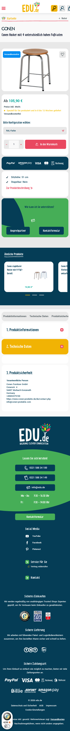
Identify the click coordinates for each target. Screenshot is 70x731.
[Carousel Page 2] (35, 295)
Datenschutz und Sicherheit (24, 705)
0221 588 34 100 (38, 468)
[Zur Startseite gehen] (31, 7)
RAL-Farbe (11, 130)
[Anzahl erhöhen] (21, 144)
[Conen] (35, 28)
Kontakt (35, 577)
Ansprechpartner (18, 230)
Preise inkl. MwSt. (12, 106)
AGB (41, 705)
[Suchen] (54, 8)
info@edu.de (38, 487)
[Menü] (4, 8)
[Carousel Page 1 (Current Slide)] (28, 295)
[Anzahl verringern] (6, 144)
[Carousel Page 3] (42, 295)
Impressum (51, 705)
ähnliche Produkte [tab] (13, 254)
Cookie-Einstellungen (35, 709)
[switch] (7, 726)
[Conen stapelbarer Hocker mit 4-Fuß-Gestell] (40, 274)
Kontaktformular (51, 230)
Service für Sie (39, 562)
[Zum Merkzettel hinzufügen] (62, 54)
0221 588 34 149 (38, 477)
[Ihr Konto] (62, 8)
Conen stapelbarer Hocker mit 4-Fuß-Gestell (15, 270)
